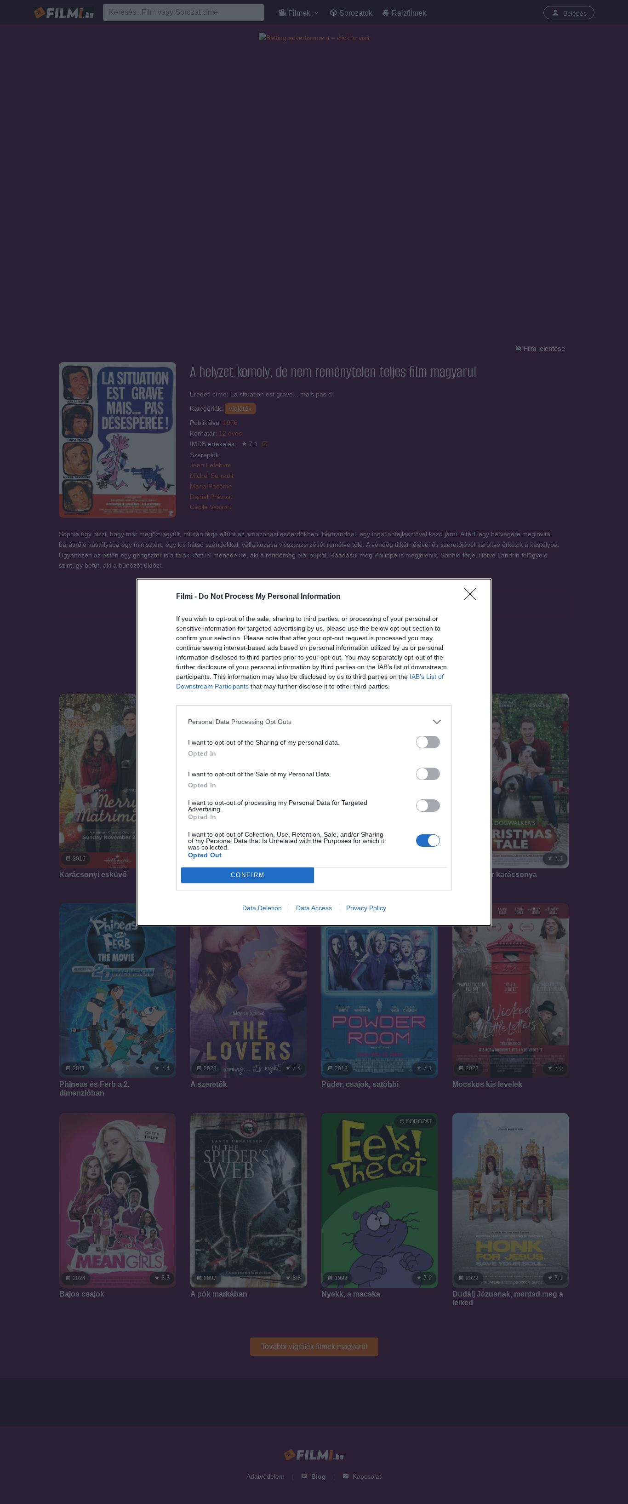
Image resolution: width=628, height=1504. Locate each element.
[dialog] (314, 752)
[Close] (473, 597)
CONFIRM (248, 875)
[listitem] (314, 722)
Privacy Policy (366, 908)
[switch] (428, 742)
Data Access (314, 908)
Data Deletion (262, 908)
